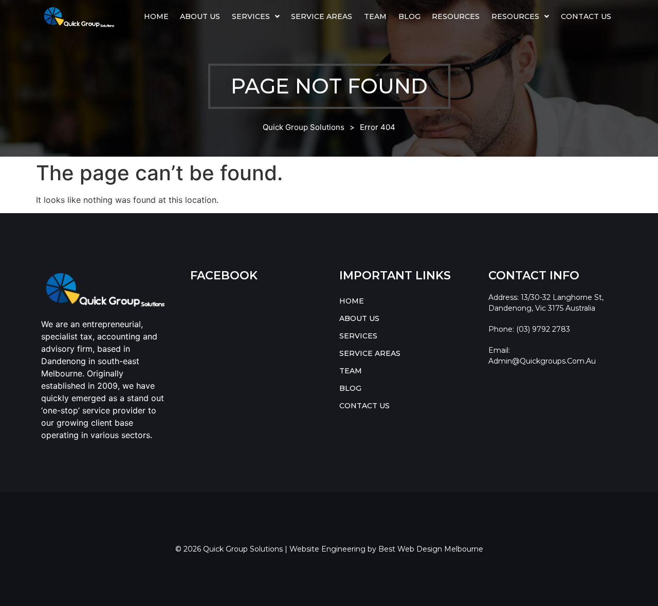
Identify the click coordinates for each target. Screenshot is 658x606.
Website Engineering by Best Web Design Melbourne (386, 549)
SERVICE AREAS (321, 16)
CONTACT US (586, 16)
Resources (456, 16)
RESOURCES (515, 16)
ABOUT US (200, 16)
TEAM (375, 16)
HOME (156, 16)
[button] (256, 16)
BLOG (409, 16)
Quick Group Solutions (303, 127)
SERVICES (251, 16)
